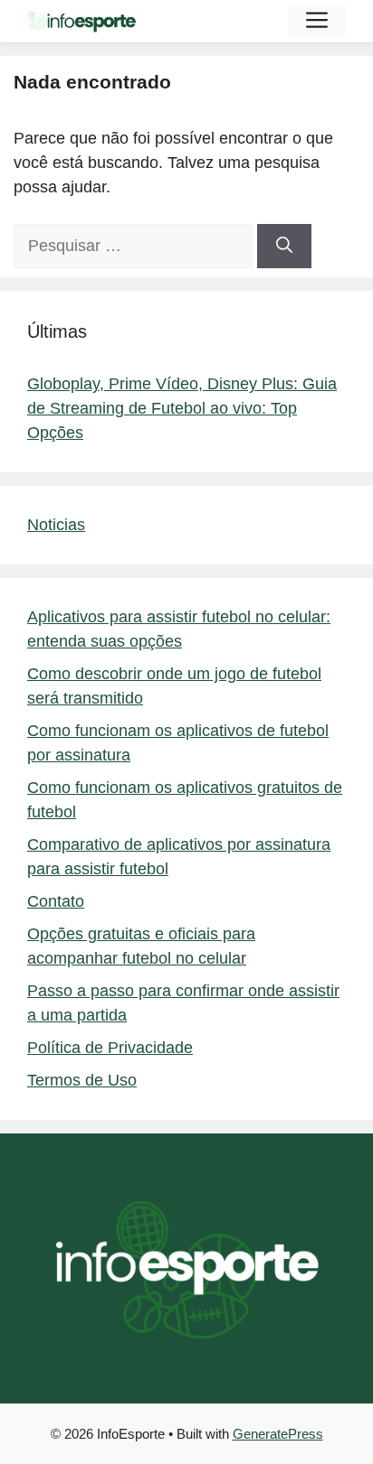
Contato (55, 901)
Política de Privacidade (110, 1048)
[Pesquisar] (284, 246)
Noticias (56, 525)
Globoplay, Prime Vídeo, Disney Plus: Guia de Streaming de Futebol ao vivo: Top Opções (182, 408)
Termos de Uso (82, 1080)
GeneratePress (278, 1433)
